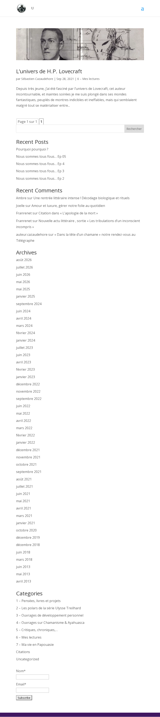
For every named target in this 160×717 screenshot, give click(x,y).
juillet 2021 (24, 486)
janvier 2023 (25, 377)
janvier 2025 (25, 296)
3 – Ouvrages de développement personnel (49, 615)
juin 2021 (23, 493)
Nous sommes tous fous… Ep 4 (40, 163)
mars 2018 (24, 559)
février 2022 (25, 435)
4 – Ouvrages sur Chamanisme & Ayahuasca (50, 622)
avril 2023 (23, 362)
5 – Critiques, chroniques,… (37, 630)
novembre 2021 (28, 457)
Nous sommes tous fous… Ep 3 (40, 171)
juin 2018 (23, 552)
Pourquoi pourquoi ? (32, 149)
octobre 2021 (26, 464)
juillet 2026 (24, 267)
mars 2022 (24, 428)
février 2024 (25, 333)
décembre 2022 (28, 384)
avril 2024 (23, 318)
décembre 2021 (28, 450)
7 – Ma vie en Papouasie (35, 644)
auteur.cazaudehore (32, 234)
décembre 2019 (28, 537)
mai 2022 (23, 413)
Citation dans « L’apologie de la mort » (68, 213)
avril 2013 (23, 581)
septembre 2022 (28, 398)
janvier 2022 (25, 442)
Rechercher (134, 129)
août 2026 (24, 260)
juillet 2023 (24, 347)
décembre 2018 (28, 544)
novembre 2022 (28, 391)
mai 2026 (23, 282)
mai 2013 (23, 574)
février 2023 (25, 369)
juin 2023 (23, 355)
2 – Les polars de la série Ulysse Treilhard (48, 608)
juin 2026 (23, 274)
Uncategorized (27, 659)
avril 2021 (23, 508)
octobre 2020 (26, 530)
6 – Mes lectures (88, 79)
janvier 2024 (25, 340)
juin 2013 (23, 566)
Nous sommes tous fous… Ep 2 (40, 178)
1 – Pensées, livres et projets (38, 601)
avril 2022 (23, 420)
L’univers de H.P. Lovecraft (49, 71)
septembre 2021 (28, 471)
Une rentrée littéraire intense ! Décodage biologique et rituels (81, 198)
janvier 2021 (25, 523)
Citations (23, 652)
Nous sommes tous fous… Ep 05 (41, 156)
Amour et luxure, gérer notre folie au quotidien (68, 205)
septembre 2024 (28, 304)
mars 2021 (24, 515)
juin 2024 (23, 311)
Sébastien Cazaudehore (37, 79)
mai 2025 (23, 289)
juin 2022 (23, 406)
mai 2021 (23, 501)
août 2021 (24, 479)
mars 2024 (24, 325)
